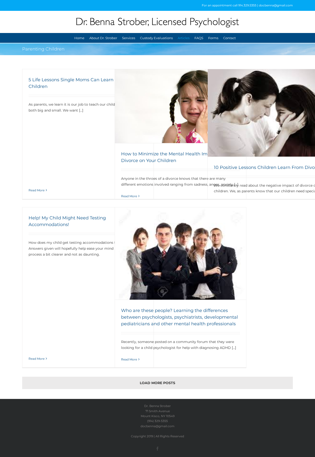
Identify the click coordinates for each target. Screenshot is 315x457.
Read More (37, 190)
